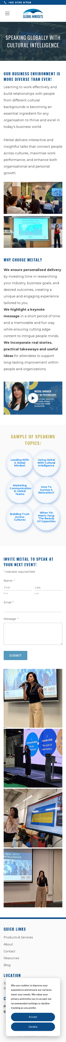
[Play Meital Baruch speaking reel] (33, 398)
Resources (11, 958)
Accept (33, 1016)
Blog (7, 965)
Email (9, 602)
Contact (9, 951)
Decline (33, 1026)
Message (11, 619)
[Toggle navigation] (7, 13)
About (8, 944)
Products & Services (18, 937)
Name (9, 580)
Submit (15, 655)
